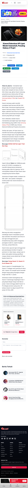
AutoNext (11, 452)
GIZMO (7, 19)
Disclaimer (16, 473)
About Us (2, 473)
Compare (20, 448)
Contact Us (7, 473)
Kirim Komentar (6, 352)
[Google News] (2, 438)
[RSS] (15, 438)
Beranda (3, 19)
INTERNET (3, 456)
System (19, 2)
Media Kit (11, 473)
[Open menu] (15, 3)
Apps (11, 454)
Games (11, 456)
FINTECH (2, 452)
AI (1, 444)
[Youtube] (12, 438)
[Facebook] (5, 438)
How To (11, 448)
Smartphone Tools (22, 444)
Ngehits (11, 450)
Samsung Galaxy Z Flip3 (8, 98)
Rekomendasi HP (22, 446)
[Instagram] (7, 438)
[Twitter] (10, 438)
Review (11, 446)
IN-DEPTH (3, 448)
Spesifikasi (21, 450)
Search (20, 452)
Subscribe (14, 467)
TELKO (2, 446)
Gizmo (11, 444)
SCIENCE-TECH (4, 454)
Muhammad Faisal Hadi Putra (13, 52)
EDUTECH (3, 450)
